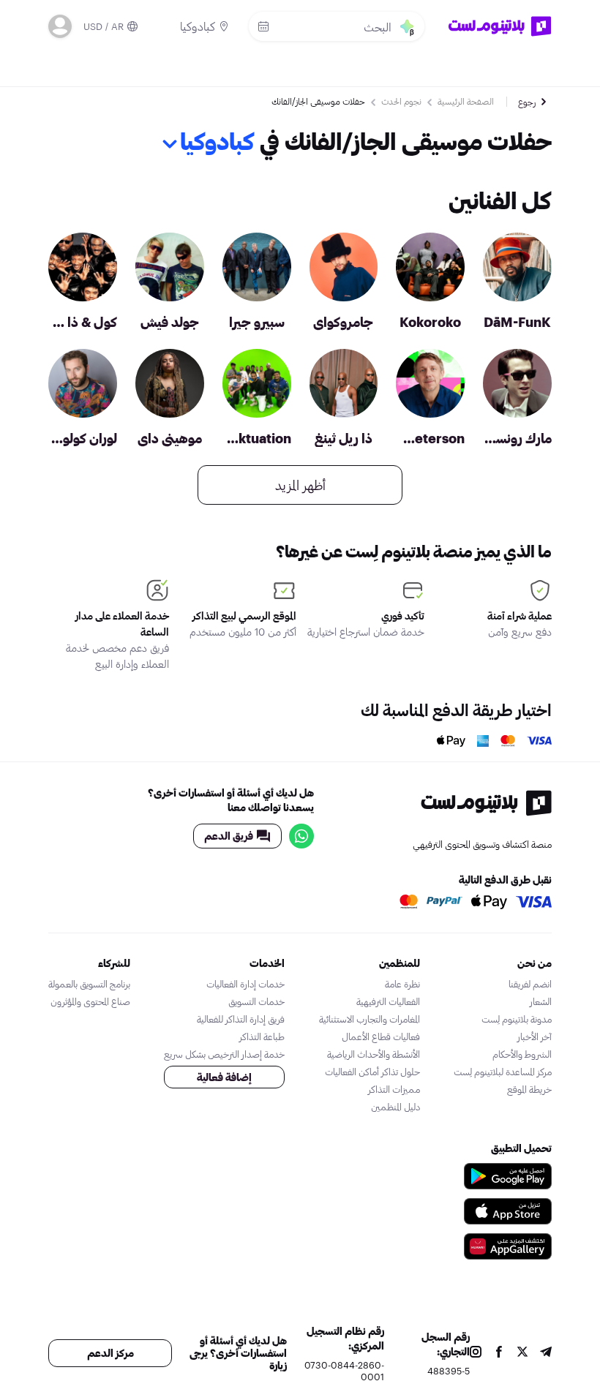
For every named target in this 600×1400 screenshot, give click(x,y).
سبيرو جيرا (257, 322)
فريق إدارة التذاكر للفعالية (241, 1019)
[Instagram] (475, 1353)
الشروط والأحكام (522, 1054)
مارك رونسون (517, 438)
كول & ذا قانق (82, 322)
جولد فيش (169, 322)
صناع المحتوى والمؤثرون (90, 1001)
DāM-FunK (517, 322)
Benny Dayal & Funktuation (256, 438)
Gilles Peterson (430, 438)
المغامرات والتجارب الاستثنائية (369, 1019)
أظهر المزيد (300, 485)
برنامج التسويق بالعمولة (89, 984)
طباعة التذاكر (262, 1036)
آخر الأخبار (534, 1036)
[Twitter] (522, 1353)
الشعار (541, 1001)
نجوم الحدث (401, 101)
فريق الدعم (228, 835)
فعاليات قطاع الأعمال (381, 1036)
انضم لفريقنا (530, 984)
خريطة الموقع (529, 1089)
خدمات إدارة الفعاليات (245, 984)
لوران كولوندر (82, 438)
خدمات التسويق (256, 1001)
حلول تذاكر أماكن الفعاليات (372, 1071)
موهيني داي (170, 438)
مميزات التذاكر (394, 1089)
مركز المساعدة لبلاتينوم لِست (503, 1071)
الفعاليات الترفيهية (388, 1001)
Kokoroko (430, 322)
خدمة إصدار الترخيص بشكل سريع (224, 1054)
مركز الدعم (110, 1353)
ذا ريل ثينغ (343, 438)
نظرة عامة (402, 984)
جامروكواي (343, 322)
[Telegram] (546, 1353)
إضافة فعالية (224, 1077)
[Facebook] (499, 1353)
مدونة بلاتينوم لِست (516, 1019)
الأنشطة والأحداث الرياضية (373, 1054)
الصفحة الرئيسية (466, 101)
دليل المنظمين (395, 1107)
